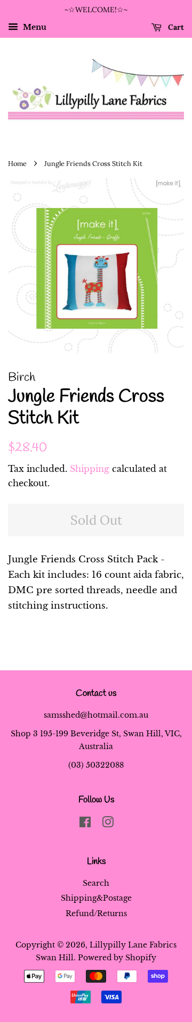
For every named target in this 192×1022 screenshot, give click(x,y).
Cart (175, 27)
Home (17, 163)
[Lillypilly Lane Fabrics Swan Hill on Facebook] (85, 824)
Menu (33, 27)
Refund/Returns (96, 913)
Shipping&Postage (96, 898)
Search (96, 883)
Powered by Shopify (117, 957)
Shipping (89, 468)
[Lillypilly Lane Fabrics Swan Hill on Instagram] (108, 824)
